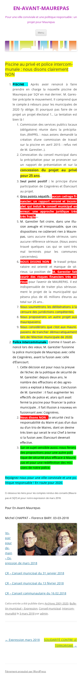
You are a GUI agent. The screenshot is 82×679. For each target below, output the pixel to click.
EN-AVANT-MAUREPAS (41, 8)
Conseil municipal (50, 608)
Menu (41, 32)
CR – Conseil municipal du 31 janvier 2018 (34, 573)
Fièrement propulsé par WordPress (25, 671)
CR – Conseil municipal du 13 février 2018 (34, 583)
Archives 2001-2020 (56, 603)
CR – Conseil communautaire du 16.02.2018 (35, 593)
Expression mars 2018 (22, 640)
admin (44, 613)
